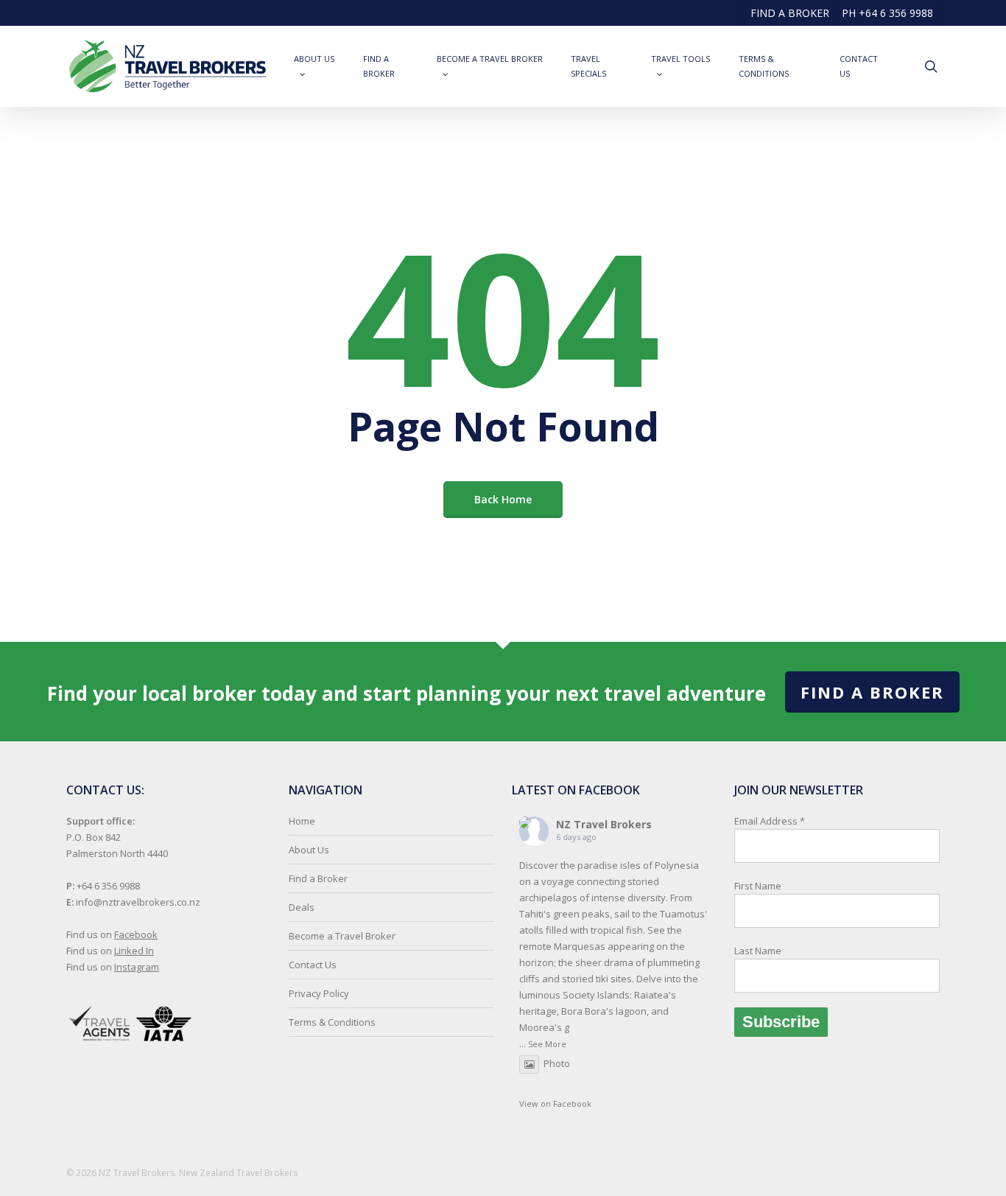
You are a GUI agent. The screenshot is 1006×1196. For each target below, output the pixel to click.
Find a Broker (872, 692)
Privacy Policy (319, 993)
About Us (309, 849)
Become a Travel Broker (342, 936)
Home (302, 821)
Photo (557, 1063)
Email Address (769, 885)
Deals (301, 907)
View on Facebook (555, 1103)
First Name (757, 885)
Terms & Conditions (332, 1022)
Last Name (757, 950)
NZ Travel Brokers (604, 824)
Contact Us (313, 964)
